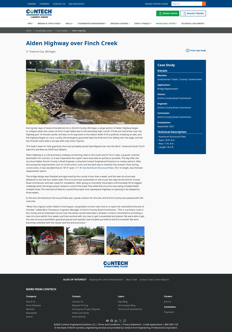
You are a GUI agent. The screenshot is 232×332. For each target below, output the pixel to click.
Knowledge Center (165, 23)
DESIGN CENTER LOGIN (156, 3)
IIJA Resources (76, 3)
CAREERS (32, 3)
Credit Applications (152, 324)
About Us (30, 301)
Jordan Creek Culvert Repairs (154, 279)
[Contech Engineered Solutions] (41, 13)
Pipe (30, 23)
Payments (169, 312)
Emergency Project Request (86, 309)
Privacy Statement (132, 324)
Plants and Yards (80, 312)
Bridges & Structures (49, 23)
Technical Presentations (130, 309)
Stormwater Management (91, 23)
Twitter (120, 320)
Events (29, 316)
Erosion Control (119, 23)
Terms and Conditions (109, 324)
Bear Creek (131, 279)
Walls (69, 23)
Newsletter (31, 312)
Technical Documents (192, 23)
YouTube (107, 320)
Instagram (124, 320)
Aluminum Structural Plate (100, 167)
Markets (30, 309)
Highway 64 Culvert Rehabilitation (106, 279)
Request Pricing (80, 305)
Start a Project (142, 23)
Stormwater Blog (126, 305)
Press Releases (33, 305)
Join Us (167, 301)
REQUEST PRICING (195, 13)
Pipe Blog (123, 301)
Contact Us (77, 301)
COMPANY (44, 3)
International (78, 316)
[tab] (47, 295)
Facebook (111, 320)
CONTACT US (59, 3)
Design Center (170, 13)
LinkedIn (116, 320)
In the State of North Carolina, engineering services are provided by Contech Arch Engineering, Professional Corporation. (116, 327)
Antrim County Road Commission (174, 98)
